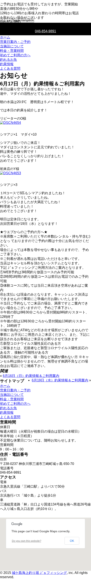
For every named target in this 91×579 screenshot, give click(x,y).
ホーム (5, 37)
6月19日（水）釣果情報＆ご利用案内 (60, 380)
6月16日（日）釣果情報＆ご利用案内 (31, 376)
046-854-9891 (45, 31)
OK (72, 540)
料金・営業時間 (12, 50)
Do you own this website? (26, 540)
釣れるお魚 (8, 59)
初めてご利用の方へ (15, 55)
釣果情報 (7, 64)
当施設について (12, 46)
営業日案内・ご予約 (15, 42)
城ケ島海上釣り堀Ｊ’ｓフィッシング (39, 573)
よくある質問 (10, 68)
